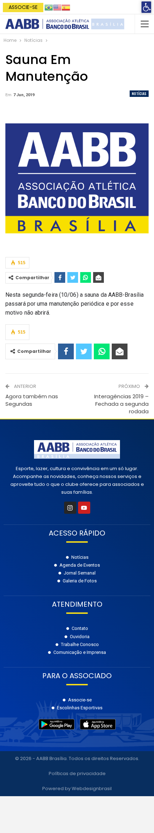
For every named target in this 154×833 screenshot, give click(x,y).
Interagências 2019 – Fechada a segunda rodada (121, 404)
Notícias (139, 93)
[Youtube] (84, 508)
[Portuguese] (48, 7)
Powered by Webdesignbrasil (77, 788)
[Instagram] (70, 508)
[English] (57, 7)
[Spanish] (66, 7)
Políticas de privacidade (77, 773)
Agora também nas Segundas (31, 400)
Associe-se (23, 7)
